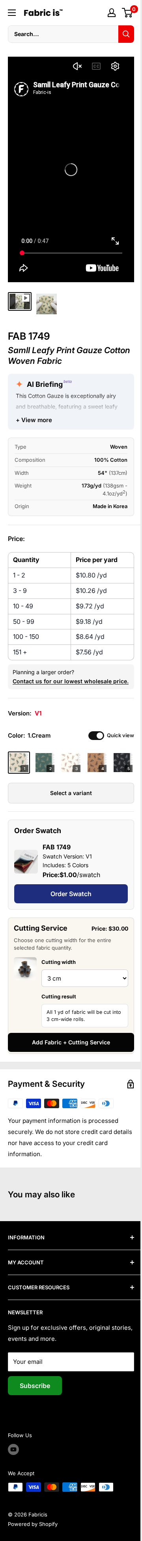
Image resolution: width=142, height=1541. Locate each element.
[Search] (126, 34)
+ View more (34, 420)
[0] (128, 12)
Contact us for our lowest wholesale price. (71, 681)
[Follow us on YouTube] (13, 1449)
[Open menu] (12, 13)
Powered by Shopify (33, 1524)
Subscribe (35, 1386)
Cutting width (58, 962)
